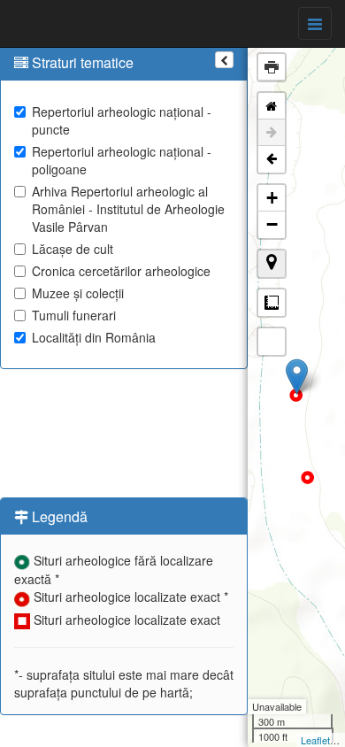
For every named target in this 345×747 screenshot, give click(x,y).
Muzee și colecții (78, 293)
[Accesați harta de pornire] (271, 106)
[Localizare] (271, 263)
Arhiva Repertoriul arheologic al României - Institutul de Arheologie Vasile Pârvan (128, 208)
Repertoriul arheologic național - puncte (121, 120)
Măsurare (271, 302)
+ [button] (272, 198)
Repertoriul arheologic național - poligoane (121, 160)
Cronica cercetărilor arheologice (121, 271)
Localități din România (94, 337)
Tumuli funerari (74, 315)
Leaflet (315, 740)
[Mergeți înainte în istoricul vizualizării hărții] (271, 132)
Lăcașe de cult (72, 249)
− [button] (272, 224)
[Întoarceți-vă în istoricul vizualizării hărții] (271, 159)
